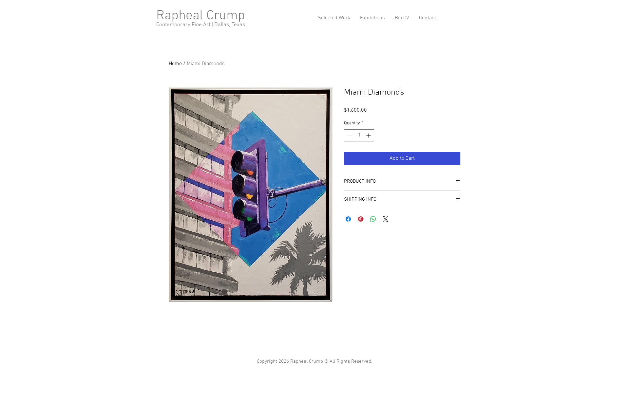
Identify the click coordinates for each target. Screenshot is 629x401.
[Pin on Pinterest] (361, 219)
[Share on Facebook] (348, 219)
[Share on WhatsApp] (373, 219)
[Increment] (369, 135)
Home (175, 64)
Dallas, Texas (229, 25)
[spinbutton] (359, 135)
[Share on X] (386, 219)
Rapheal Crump (200, 16)
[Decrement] (349, 135)
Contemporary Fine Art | (185, 25)
